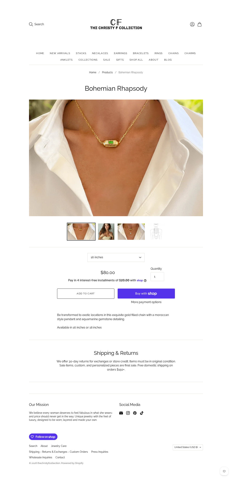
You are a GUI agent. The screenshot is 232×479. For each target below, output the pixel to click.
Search (33, 446)
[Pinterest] (135, 414)
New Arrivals (60, 53)
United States (186, 447)
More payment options (146, 302)
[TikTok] (142, 414)
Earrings (120, 53)
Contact (60, 457)
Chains (173, 53)
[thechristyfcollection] (116, 24)
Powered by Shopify (72, 463)
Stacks (81, 53)
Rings (159, 53)
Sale (106, 59)
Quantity (156, 268)
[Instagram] (128, 414)
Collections (88, 59)
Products (107, 72)
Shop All (136, 59)
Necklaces (100, 53)
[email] (121, 414)
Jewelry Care (59, 446)
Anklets (66, 59)
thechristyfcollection (49, 463)
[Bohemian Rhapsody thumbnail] (106, 231)
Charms (190, 53)
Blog (168, 59)
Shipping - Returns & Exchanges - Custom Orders (58, 451)
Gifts (120, 59)
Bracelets (141, 53)
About (153, 59)
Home (40, 53)
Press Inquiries (99, 451)
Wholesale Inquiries (40, 457)
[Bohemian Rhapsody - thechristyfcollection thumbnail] (131, 231)
